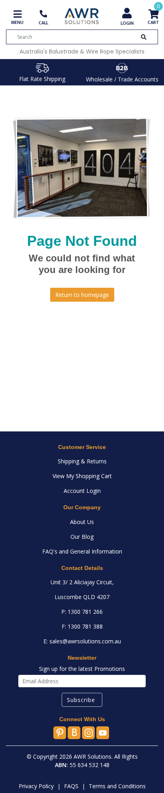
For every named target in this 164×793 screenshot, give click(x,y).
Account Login (82, 490)
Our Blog (82, 536)
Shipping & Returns (82, 461)
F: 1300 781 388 (82, 626)
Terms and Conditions (117, 786)
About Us (82, 522)
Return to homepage (82, 295)
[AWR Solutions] (81, 16)
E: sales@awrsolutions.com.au (82, 641)
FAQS (71, 786)
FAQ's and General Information (82, 551)
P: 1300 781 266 (82, 611)
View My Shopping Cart (82, 476)
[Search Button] (144, 37)
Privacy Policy (36, 786)
